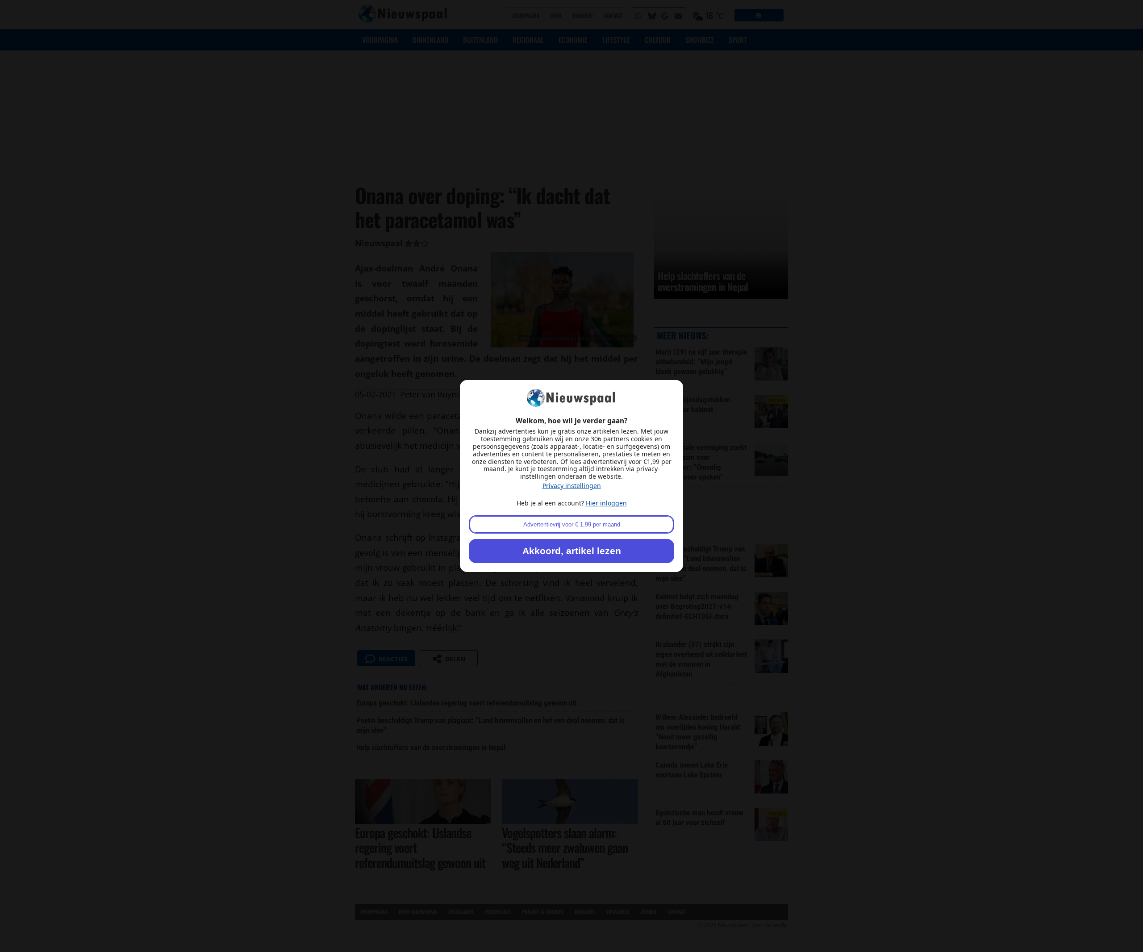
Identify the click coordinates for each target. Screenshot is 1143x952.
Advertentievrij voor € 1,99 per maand (571, 524)
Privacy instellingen (571, 485)
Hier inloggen (606, 503)
